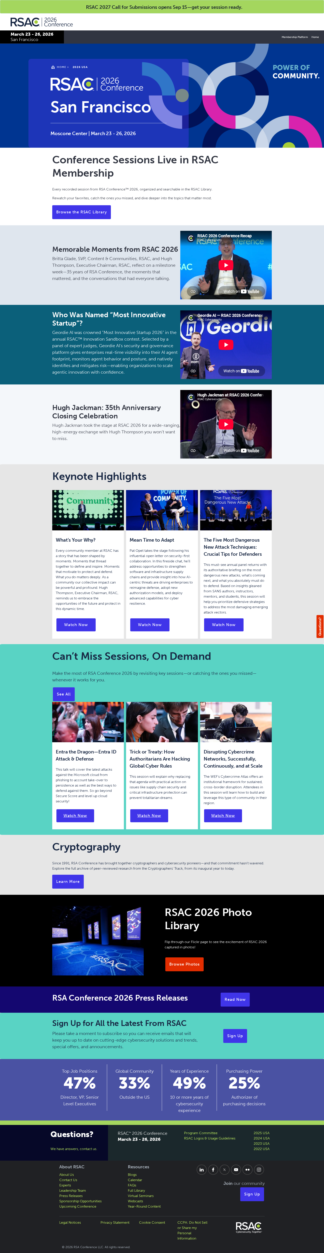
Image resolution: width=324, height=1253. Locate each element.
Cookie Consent (152, 1222)
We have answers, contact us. (73, 1149)
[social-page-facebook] (213, 1170)
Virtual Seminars (141, 1196)
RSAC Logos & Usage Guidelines (209, 1138)
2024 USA (262, 1138)
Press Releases (71, 1196)
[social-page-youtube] (236, 1170)
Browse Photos (184, 964)
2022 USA (262, 1149)
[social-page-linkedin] (202, 1170)
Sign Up (235, 1035)
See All (64, 694)
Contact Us (68, 1180)
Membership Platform (295, 37)
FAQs (132, 1185)
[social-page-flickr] (247, 1170)
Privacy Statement (115, 1222)
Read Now (235, 999)
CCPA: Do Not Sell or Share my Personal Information (192, 1230)
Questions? (320, 626)
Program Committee (201, 1133)
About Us (66, 1175)
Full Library (136, 1190)
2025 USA (262, 1133)
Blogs (132, 1175)
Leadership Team (72, 1190)
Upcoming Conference (77, 1206)
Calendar (135, 1180)
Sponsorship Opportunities (80, 1201)
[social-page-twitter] (225, 1170)
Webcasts (135, 1201)
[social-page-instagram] (259, 1170)
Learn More (68, 881)
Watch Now (76, 624)
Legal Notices (70, 1222)
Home (315, 37)
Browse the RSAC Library (81, 212)
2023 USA (262, 1143)
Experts (65, 1185)
